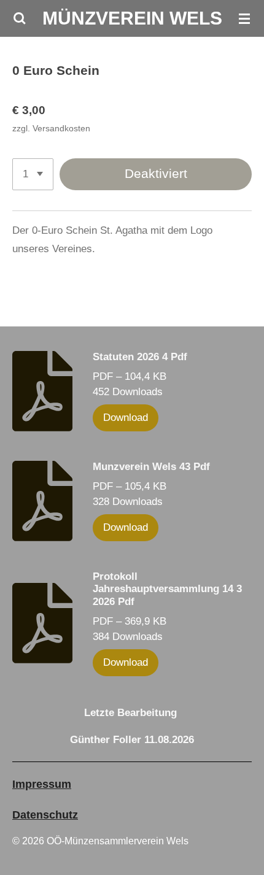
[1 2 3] (32, 174)
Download (125, 417)
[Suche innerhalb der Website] (19, 18)
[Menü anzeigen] (244, 18)
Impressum (41, 784)
